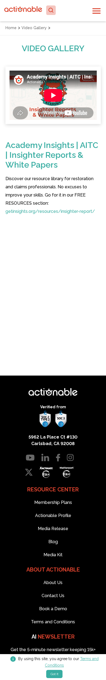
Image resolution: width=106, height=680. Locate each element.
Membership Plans (53, 502)
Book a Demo (53, 608)
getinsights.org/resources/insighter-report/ (50, 211)
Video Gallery (34, 28)
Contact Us (53, 595)
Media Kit (53, 554)
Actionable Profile (53, 515)
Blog (53, 541)
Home (11, 28)
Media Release (53, 528)
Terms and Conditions (53, 621)
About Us (53, 582)
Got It (54, 674)
